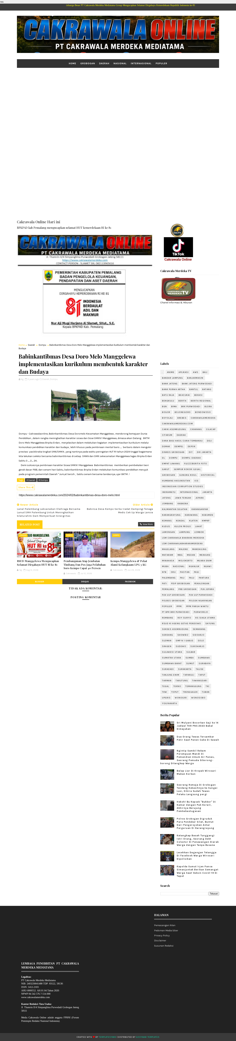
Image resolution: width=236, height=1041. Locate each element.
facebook (130, 581)
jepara (200, 498)
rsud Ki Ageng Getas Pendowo (181, 623)
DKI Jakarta (204, 452)
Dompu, (54, 379)
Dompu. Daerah (191, 458)
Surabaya (205, 663)
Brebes (181, 418)
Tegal (165, 686)
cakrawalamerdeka (203, 418)
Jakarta (207, 492)
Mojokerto (185, 560)
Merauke (205, 555)
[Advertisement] (118, 94)
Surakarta (185, 669)
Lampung (184, 532)
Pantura (204, 578)
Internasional (141, 63)
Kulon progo (182, 526)
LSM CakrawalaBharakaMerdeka (182, 543)
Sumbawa (204, 658)
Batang (206, 389)
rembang (167, 618)
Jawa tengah (183, 498)
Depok (192, 446)
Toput (175, 692)
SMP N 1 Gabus (184, 640)
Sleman (166, 640)
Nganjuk (194, 566)
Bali (205, 372)
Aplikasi (184, 372)
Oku (173, 572)
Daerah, (46, 379)
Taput (202, 675)
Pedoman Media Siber (166, 930)
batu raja (168, 395)
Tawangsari (199, 680)
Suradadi (168, 669)
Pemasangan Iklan (164, 925)
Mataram (167, 555)
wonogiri (181, 697)
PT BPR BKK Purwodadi (176, 612)
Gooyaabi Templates (147, 1037)
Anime (170, 372)
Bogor (166, 412)
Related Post (30, 524)
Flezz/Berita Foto (195, 463)
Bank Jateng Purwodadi (197, 383)
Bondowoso (203, 412)
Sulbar (190, 652)
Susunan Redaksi (163, 945)
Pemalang (168, 589)
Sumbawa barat (172, 663)
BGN (164, 406)
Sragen (166, 646)
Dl (163, 458)
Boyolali (167, 418)
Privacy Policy (162, 935)
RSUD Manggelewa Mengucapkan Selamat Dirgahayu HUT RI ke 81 (38, 562)
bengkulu (168, 401)
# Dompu (43, 480)
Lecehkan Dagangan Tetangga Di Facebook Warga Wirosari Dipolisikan (196, 855)
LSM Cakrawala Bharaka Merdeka (183, 538)
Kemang (167, 520)
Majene (183, 549)
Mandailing (199, 549)
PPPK (179, 606)
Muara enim (204, 560)
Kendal (180, 520)
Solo (201, 640)
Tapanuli (188, 675)
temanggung (193, 686)
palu (192, 578)
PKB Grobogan (187, 589)
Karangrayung (171, 515)
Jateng (166, 498)
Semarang (199, 629)
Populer (161, 63)
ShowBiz (182, 635)
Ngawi (208, 566)
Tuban (206, 692)
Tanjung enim (170, 675)
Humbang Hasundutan (176, 480)
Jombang (167, 503)
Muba (165, 566)
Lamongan (168, 532)
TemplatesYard (107, 1037)
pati (164, 583)
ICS (196, 480)
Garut (166, 469)
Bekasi (198, 395)
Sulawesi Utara (172, 652)
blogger (39, 581)
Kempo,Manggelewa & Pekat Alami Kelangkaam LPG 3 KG (128, 562)
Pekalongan (201, 583)
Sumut (190, 663)
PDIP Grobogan (180, 583)
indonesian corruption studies (182, 486)
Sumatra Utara (171, 658)
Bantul (193, 389)
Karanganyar (200, 509)
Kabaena (183, 503)
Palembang (169, 578)
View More (148, 524)
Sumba (190, 658)
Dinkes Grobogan (173, 452)
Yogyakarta (169, 703)
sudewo (181, 646)
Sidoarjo (198, 635)
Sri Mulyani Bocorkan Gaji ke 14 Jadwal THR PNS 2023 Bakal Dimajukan (198, 725)
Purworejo (201, 612)
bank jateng (170, 383)
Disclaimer (160, 940)
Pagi (196, 572)
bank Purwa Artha (173, 389)
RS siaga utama (205, 618)
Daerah (104, 63)
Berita (182, 401)
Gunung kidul (188, 475)
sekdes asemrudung (175, 629)
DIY (191, 452)
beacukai (184, 395)
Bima (174, 406)
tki (207, 686)
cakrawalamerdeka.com (177, 423)
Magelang (168, 549)
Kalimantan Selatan (174, 509)
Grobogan (87, 63)
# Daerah (30, 480)
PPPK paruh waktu (197, 606)
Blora (208, 406)
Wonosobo (198, 697)
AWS (195, 372)
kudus (166, 526)
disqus (85, 581)
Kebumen (207, 515)
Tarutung (182, 680)
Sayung (210, 623)
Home (72, 63)
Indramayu (169, 492)
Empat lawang (171, 463)
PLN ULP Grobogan (173, 595)
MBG (180, 555)
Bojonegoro (183, 412)
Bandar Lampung (172, 378)
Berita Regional (201, 401)
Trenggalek (190, 692)
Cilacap (211, 429)
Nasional (120, 63)
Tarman (166, 680)
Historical (208, 475)
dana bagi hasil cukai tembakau (182, 441)
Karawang (191, 515)
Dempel (178, 446)
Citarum (167, 435)
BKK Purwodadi (190, 406)
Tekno (177, 686)
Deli (209, 441)
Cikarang (196, 429)
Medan (191, 555)
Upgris (166, 697)
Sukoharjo (197, 646)
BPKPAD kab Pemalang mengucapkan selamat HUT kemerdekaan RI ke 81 (64, 227)
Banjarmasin (195, 378)
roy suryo (184, 618)
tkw (164, 692)
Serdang (167, 635)
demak (166, 446)
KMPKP (206, 520)
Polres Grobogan (173, 600)
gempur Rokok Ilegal (187, 469)
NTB (164, 572)
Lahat (198, 526)
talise (200, 669)
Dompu (42, 345)
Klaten (193, 520)
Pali (182, 578)
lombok (199, 532)
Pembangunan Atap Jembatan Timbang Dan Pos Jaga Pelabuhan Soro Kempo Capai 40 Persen (85, 564)
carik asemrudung (174, 429)
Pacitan (185, 572)
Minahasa (168, 560)
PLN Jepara (207, 589)
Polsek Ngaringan (200, 600)
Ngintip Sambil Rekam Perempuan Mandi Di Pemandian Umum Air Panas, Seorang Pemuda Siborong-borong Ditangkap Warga (187, 757)
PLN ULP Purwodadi (201, 595)
